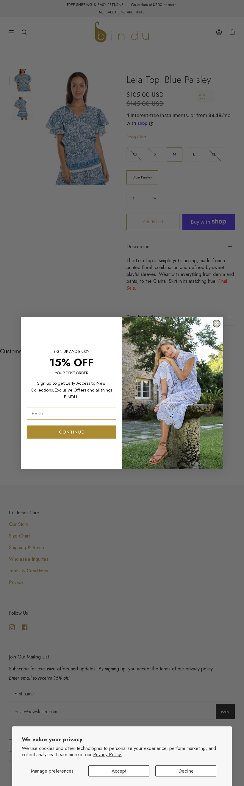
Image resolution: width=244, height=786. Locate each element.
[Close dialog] (216, 323)
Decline (186, 771)
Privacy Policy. (107, 754)
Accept (119, 771)
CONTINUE (71, 432)
